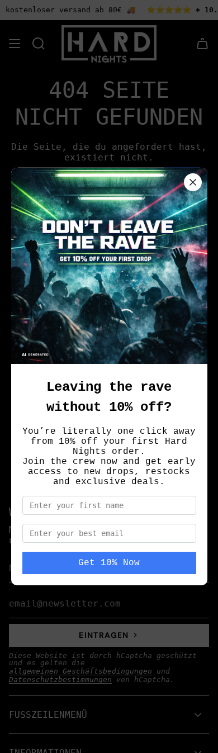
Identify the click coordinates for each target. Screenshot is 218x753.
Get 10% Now (109, 563)
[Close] (193, 182)
